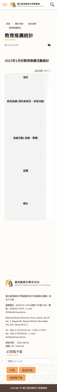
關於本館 (19, 24)
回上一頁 (49, 44)
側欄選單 (5, 4)
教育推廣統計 (15, 28)
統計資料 (32, 24)
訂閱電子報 (14, 352)
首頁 (8, 24)
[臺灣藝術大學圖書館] (29, 5)
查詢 (52, 4)
